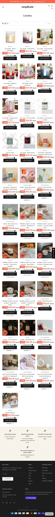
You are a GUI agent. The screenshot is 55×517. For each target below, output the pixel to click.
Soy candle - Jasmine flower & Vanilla (44, 119)
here (45, 438)
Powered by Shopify (34, 510)
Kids (30, 475)
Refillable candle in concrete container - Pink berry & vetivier (27, 303)
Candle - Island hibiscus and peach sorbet (27, 188)
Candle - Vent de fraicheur (45, 187)
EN (26, 507)
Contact (44, 478)
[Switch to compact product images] (7, 23)
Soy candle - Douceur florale (27, 118)
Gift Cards (45, 468)
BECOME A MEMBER (47, 481)
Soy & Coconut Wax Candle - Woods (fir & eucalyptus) (10, 375)
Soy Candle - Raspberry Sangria (10, 84)
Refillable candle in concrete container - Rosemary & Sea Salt (44, 264)
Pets (30, 478)
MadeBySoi (10, 410)
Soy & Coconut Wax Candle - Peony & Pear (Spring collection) (45, 376)
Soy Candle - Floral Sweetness (28, 84)
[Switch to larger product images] (2, 23)
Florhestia (10, 337)
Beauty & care (32, 470)
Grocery (31, 468)
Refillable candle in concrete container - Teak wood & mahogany (10, 264)
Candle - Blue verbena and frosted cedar (10, 225)
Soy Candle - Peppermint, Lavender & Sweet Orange (45, 153)
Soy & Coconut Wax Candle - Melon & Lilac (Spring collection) (27, 376)
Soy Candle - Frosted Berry (27, 48)
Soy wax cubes (10, 152)
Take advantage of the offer (39, 1)
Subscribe (7, 479)
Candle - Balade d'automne (45, 301)
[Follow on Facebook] (3, 502)
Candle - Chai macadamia (10, 339)
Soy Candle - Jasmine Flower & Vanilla (45, 49)
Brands (30, 481)
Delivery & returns (47, 473)
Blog (30, 483)
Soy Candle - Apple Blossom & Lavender (10, 119)
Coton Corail (27, 221)
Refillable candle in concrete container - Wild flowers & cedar (27, 225)
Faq (43, 475)
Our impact (45, 470)
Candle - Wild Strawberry (45, 339)
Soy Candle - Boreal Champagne (10, 49)
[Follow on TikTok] (14, 502)
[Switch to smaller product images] (5, 23)
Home (30, 473)
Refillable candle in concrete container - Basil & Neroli (27, 263)
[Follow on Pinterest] (10, 502)
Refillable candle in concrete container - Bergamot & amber (10, 303)
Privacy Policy (6, 492)
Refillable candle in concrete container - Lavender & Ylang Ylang (45, 225)
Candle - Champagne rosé (27, 339)
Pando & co (10, 46)
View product (10, 58)
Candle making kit (10, 412)
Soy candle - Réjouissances (27, 152)
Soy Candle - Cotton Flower (45, 83)
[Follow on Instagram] (6, 502)
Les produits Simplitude (27, 185)
